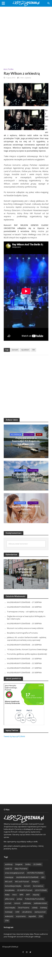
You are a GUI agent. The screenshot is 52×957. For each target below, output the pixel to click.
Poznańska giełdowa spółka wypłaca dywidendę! (27, 654)
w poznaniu (21, 916)
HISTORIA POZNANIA (35, 873)
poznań (8, 903)
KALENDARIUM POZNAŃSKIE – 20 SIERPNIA (24, 672)
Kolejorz (35, 881)
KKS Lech (8, 881)
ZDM (41, 916)
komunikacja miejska (13, 886)
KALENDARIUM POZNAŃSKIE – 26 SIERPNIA (24, 607)
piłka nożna (9, 899)
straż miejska (10, 907)
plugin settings (35, 936)
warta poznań (40, 912)
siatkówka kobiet (40, 903)
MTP (28, 895)
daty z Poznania (21, 868)
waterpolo (9, 916)
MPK (21, 895)
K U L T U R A (8, 69)
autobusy (8, 864)
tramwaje (8, 912)
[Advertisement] (26, 35)
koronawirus (38, 886)
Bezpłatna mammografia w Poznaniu (26, 508)
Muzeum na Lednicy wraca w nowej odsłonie (26, 475)
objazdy (36, 895)
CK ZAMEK (37, 864)
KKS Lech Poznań (22, 881)
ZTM (7, 920)
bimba (27, 864)
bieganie (18, 864)
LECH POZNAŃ (41, 890)
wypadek (32, 916)
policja (19, 899)
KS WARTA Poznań (24, 890)
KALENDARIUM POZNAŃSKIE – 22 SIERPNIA (24, 663)
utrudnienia (27, 912)
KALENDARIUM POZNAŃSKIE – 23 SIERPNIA (24, 658)
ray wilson (25, 350)
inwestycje (9, 877)
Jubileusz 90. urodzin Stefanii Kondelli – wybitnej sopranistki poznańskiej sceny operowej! (26, 638)
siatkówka (27, 903)
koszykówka (9, 890)
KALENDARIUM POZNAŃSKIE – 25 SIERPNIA (24, 623)
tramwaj (43, 907)
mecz (14, 895)
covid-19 (8, 868)
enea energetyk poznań (14, 873)
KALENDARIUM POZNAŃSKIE (27, 877)
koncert (15, 350)
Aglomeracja (16, 434)
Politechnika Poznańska (34, 899)
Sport (39, 434)
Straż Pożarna (23, 907)
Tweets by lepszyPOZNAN (14, 736)
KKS (42, 877)
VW (33, 350)
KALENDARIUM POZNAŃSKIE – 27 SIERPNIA (26, 572)
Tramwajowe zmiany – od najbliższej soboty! (25, 611)
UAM (17, 912)
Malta (7, 895)
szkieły (34, 907)
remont (17, 903)
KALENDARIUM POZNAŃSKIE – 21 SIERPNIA (24, 668)
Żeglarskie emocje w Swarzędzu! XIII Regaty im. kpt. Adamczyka (26, 441)
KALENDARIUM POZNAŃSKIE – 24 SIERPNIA (24, 645)
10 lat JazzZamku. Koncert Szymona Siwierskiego (27, 649)
